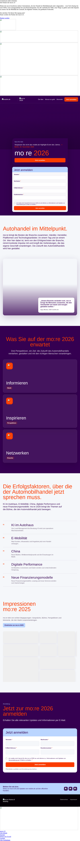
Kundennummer (19, 194)
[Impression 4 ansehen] (76, 643)
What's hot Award (5, 836)
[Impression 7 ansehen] (21, 669)
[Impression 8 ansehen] (57, 663)
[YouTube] (66, 789)
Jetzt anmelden (71, 99)
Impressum (73, 799)
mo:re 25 (2, 831)
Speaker (2, 835)
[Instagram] (70, 789)
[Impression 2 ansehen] (48, 637)
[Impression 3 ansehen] (66, 643)
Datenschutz (64, 799)
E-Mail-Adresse (18, 187)
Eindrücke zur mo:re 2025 (14, 625)
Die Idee (40, 99)
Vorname (17, 174)
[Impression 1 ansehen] (21, 637)
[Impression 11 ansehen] (57, 676)
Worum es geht (50, 99)
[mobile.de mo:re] (14, 99)
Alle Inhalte (3, 833)
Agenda (2, 838)
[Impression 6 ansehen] (48, 650)
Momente (60, 99)
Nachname (17, 181)
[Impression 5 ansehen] (21, 650)
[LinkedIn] (75, 789)
